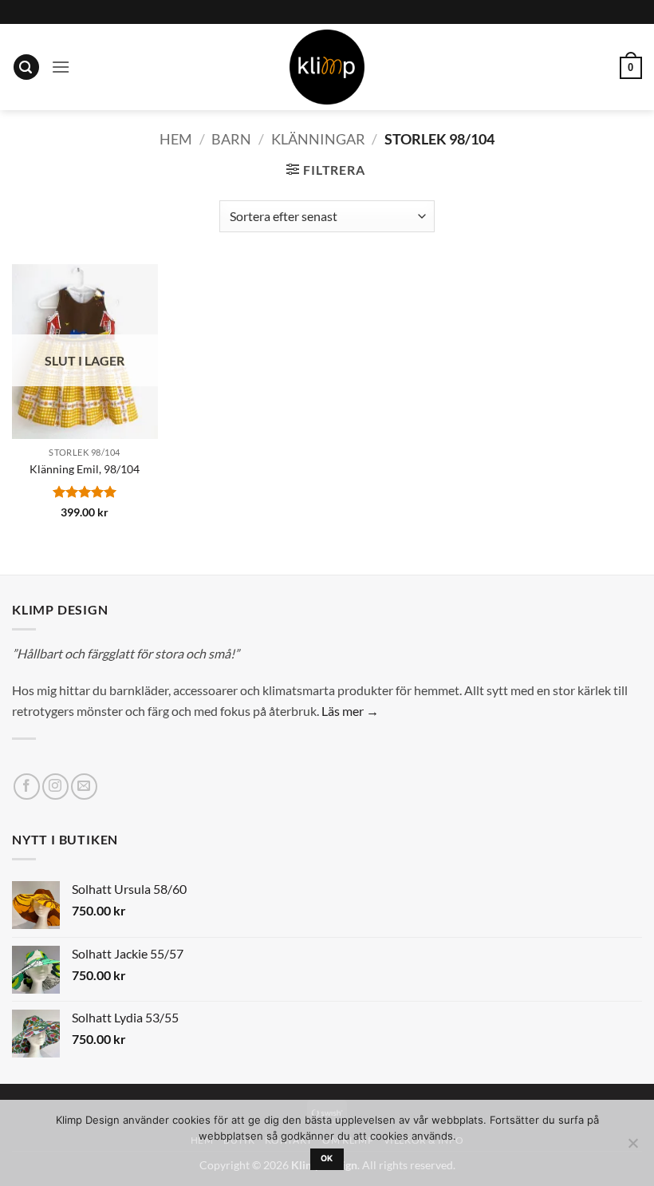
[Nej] (632, 1147)
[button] (26, 67)
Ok (327, 1158)
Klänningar (318, 139)
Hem (176, 139)
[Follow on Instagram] (55, 786)
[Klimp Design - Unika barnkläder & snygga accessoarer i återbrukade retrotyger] (327, 67)
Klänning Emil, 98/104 (85, 469)
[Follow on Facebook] (27, 786)
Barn (231, 139)
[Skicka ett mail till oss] (84, 786)
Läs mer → (350, 710)
